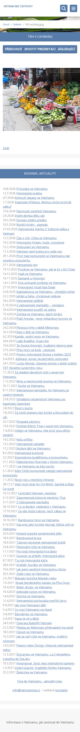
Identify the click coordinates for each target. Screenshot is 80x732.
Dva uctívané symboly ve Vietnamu (42, 283)
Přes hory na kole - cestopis (35, 350)
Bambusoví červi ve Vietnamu (38, 520)
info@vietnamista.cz (26, 690)
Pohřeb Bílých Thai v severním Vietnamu (44, 426)
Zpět (6, 148)
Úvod (6, 24)
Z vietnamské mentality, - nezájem (40, 305)
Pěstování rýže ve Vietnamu (35, 547)
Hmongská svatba (29, 193)
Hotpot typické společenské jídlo (39, 533)
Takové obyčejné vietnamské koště (40, 542)
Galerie (17, 24)
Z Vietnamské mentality (32, 502)
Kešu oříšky (24, 439)
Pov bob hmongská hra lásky (36, 551)
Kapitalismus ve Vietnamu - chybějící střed (45, 292)
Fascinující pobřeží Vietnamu (36, 211)
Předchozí (13, 49)
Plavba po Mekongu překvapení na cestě (44, 627)
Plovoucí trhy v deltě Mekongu (37, 328)
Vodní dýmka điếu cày (30, 216)
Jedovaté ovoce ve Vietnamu (36, 592)
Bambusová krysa (28, 538)
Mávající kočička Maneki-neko (36, 578)
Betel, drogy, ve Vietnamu (34, 587)
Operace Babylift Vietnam (34, 623)
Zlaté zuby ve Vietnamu (33, 574)
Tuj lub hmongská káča (31, 560)
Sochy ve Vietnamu (31, 386)
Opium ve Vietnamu (30, 632)
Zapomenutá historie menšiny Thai (40, 498)
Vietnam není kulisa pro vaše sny (39, 251)
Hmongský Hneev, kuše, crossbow (40, 242)
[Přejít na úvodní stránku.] (18, 7)
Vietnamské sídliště (29, 301)
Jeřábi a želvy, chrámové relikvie (38, 296)
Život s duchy (24, 408)
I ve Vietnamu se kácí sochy (35, 466)
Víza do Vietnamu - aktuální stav (40, 681)
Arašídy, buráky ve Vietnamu (36, 565)
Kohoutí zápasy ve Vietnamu (34, 198)
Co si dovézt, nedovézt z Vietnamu (42, 507)
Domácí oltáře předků (31, 220)
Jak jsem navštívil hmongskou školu (41, 569)
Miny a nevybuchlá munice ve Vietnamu (44, 381)
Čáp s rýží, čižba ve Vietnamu (36, 238)
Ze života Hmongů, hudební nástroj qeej (44, 345)
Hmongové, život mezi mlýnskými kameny (45, 663)
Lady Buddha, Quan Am (32, 341)
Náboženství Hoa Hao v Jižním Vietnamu (44, 462)
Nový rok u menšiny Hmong (35, 480)
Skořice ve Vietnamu (30, 596)
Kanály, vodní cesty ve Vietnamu (37, 336)
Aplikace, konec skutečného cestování (41, 359)
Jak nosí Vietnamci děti (30, 605)
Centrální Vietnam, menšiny (37, 493)
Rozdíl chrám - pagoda (32, 225)
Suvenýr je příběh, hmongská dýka (40, 556)
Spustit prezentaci (40, 49)
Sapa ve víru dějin (27, 619)
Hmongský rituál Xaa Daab (36, 287)
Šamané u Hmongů (31, 278)
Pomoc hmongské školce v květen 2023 (43, 354)
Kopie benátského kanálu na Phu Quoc (43, 583)
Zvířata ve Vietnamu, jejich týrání (39, 314)
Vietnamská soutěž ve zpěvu (36, 310)
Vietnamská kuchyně (29, 453)
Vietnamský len (27, 265)
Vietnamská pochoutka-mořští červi (41, 601)
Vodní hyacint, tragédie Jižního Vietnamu (43, 668)
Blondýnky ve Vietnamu (31, 614)
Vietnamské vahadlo (30, 444)
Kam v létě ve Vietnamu (32, 332)
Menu (73, 8)
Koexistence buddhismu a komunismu (41, 457)
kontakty (61, 690)
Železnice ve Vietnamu (31, 672)
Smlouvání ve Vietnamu (33, 247)
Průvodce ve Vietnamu (32, 189)
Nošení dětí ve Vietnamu (33, 448)
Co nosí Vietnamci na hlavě (33, 610)
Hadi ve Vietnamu (30, 274)
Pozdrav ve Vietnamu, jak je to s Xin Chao (46, 269)
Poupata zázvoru (28, 422)
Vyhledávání (64, 8)
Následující (66, 49)
